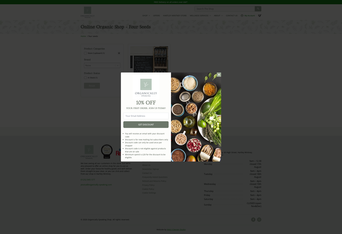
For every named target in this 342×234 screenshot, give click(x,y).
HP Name (124, 74)
